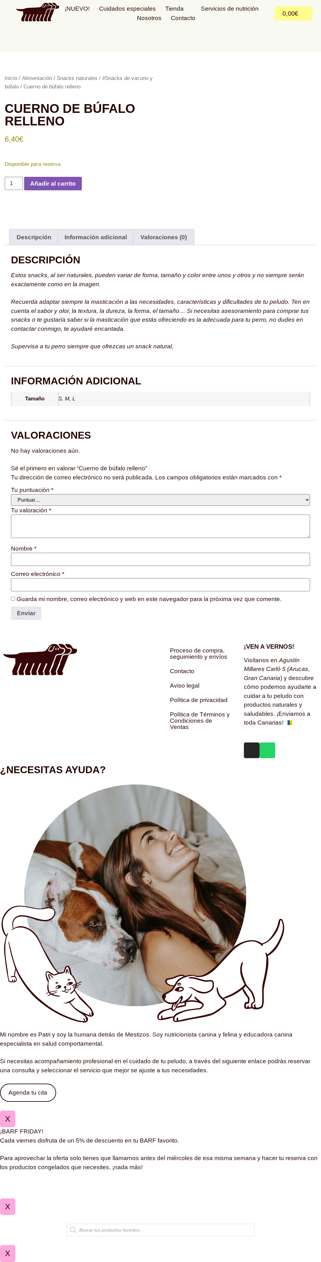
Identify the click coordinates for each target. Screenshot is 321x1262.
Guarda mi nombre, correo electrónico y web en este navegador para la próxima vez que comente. (149, 599)
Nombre (23, 549)
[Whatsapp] (267, 750)
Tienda (174, 8)
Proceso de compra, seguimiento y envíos (198, 653)
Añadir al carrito (53, 183)
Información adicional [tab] (96, 237)
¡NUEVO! (77, 8)
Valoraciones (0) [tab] (163, 237)
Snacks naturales (77, 78)
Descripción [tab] (34, 237)
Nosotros (149, 18)
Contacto (183, 18)
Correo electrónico (37, 574)
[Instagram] (252, 750)
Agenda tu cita (27, 1092)
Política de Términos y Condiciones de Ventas (200, 720)
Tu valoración (31, 510)
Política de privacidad (199, 700)
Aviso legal (184, 685)
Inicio (11, 78)
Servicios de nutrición (230, 8)
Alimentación (37, 78)
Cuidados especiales (127, 8)
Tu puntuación (32, 490)
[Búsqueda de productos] (160, 1230)
